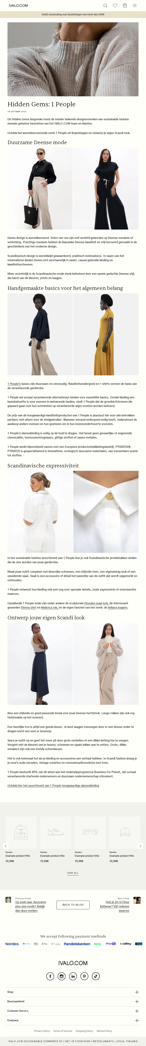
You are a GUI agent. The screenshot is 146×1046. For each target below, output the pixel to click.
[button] (105, 5)
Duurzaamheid (15, 1001)
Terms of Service (62, 1031)
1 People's (14, 384)
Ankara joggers (117, 607)
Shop (10, 992)
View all (73, 873)
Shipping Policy (84, 1031)
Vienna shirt (28, 607)
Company (13, 1020)
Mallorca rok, (50, 607)
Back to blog (73, 905)
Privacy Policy (42, 1031)
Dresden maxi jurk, (96, 603)
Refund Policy (104, 1031)
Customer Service (17, 1011)
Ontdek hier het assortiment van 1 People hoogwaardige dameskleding (53, 785)
